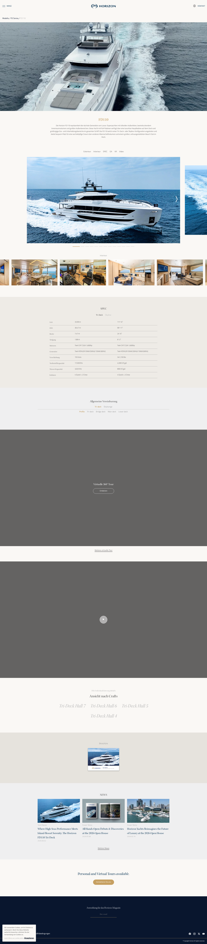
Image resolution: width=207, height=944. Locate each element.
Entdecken (103, 491)
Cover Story (87, 825)
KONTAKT (201, 6)
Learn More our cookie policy (14, 938)
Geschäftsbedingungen (41, 934)
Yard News (42, 825)
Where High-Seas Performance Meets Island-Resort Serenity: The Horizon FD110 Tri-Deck (58, 833)
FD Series (14, 18)
